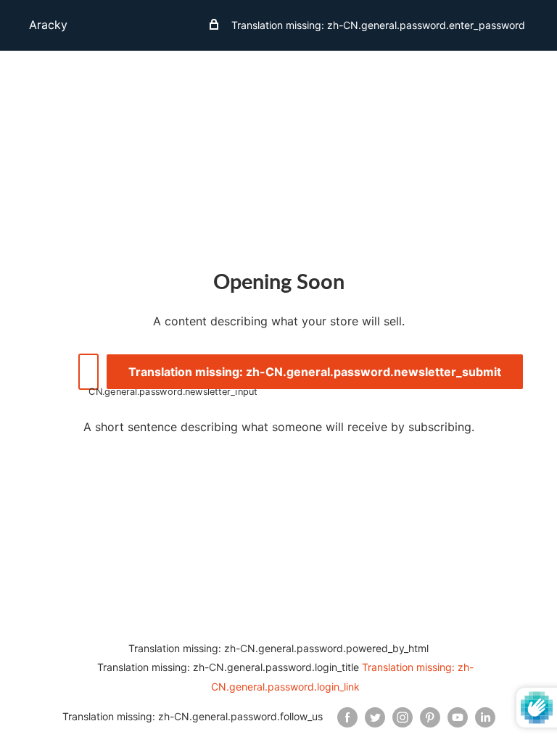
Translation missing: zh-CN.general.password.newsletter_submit (314, 371)
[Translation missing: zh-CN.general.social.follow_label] (347, 717)
